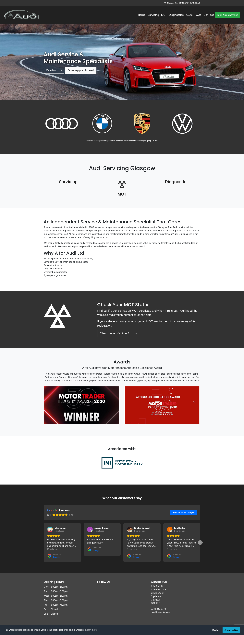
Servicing (153, 15)
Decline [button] (216, 630)
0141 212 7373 (171, 2)
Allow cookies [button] (231, 630)
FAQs (198, 15)
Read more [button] (52, 549)
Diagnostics (176, 15)
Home (141, 15)
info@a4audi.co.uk (190, 2)
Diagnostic (176, 181)
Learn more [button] (91, 630)
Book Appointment (227, 15)
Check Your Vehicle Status (118, 333)
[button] (43, 542)
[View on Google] (50, 529)
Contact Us (54, 70)
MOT (164, 15)
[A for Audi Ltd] (21, 15)
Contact (208, 15)
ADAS (189, 15)
